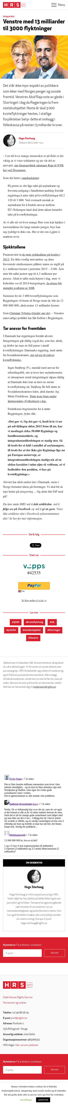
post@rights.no (19, 1018)
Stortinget (54, 630)
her (15, 518)
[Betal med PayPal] (34, 586)
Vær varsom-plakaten (26, 1045)
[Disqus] (34, 731)
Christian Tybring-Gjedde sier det (29, 313)
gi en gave (48, 509)
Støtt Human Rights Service (17, 997)
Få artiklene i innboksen (22, 945)
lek (53, 622)
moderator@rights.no (44, 687)
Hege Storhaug (27, 138)
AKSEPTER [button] (43, 1099)
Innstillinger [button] (26, 1099)
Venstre (34, 638)
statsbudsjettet (30, 178)
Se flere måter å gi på (32, 600)
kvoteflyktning (35, 622)
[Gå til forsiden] (18, 985)
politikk (12, 630)
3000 (16, 622)
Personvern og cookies (14, 1003)
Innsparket (8, 16)
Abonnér (55, 953)
